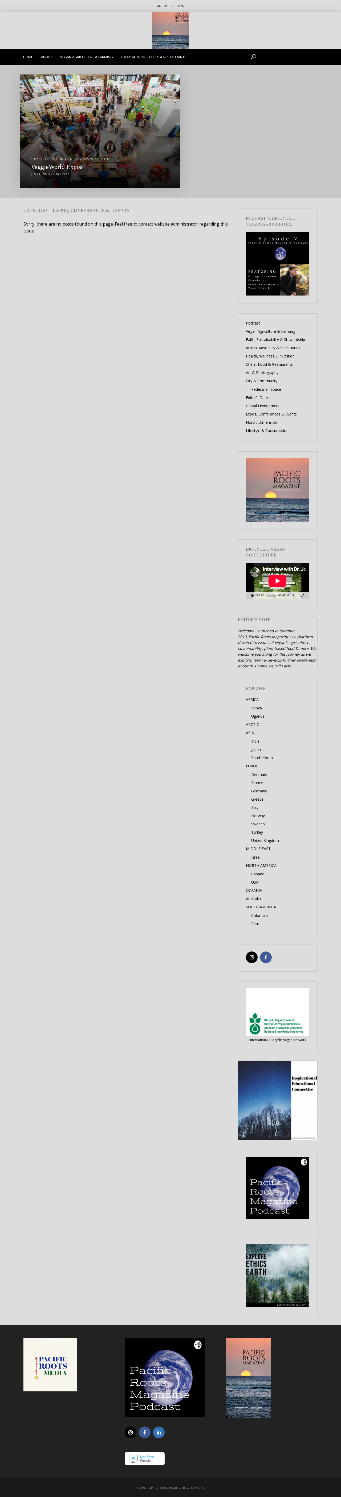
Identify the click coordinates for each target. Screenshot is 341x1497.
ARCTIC (252, 724)
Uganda (258, 716)
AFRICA (252, 699)
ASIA (250, 732)
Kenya (256, 707)
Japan (256, 749)
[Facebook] (266, 957)
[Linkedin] (159, 1432)
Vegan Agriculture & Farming (86, 57)
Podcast (253, 323)
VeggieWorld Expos (56, 166)
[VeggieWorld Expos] (100, 131)
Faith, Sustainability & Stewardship (275, 339)
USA (254, 882)
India (255, 741)
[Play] (253, 595)
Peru (255, 923)
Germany (102, 159)
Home (28, 57)
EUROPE (37, 159)
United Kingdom (265, 840)
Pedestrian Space (266, 389)
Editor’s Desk (257, 397)
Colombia (259, 915)
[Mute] (294, 595)
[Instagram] (252, 957)
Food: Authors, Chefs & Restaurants (153, 57)
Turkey (257, 832)
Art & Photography (262, 372)
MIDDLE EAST (258, 848)
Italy (254, 807)
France (257, 782)
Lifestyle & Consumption (267, 430)
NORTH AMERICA (261, 865)
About (46, 57)
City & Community (261, 380)
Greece (257, 799)
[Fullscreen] (302, 595)
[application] (277, 581)
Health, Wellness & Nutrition (270, 356)
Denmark (259, 774)
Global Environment (263, 405)
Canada (257, 873)
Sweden (258, 823)
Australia (253, 898)
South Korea (262, 757)
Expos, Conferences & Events (69, 159)
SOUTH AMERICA (261, 906)
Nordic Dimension (261, 422)
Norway (258, 815)
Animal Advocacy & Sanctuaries (273, 347)
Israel (256, 857)
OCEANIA (254, 890)
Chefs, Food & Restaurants (269, 364)
